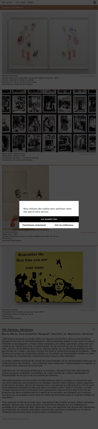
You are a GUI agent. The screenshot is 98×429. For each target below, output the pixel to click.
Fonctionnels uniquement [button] (34, 225)
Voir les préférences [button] (64, 225)
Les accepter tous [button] (49, 219)
